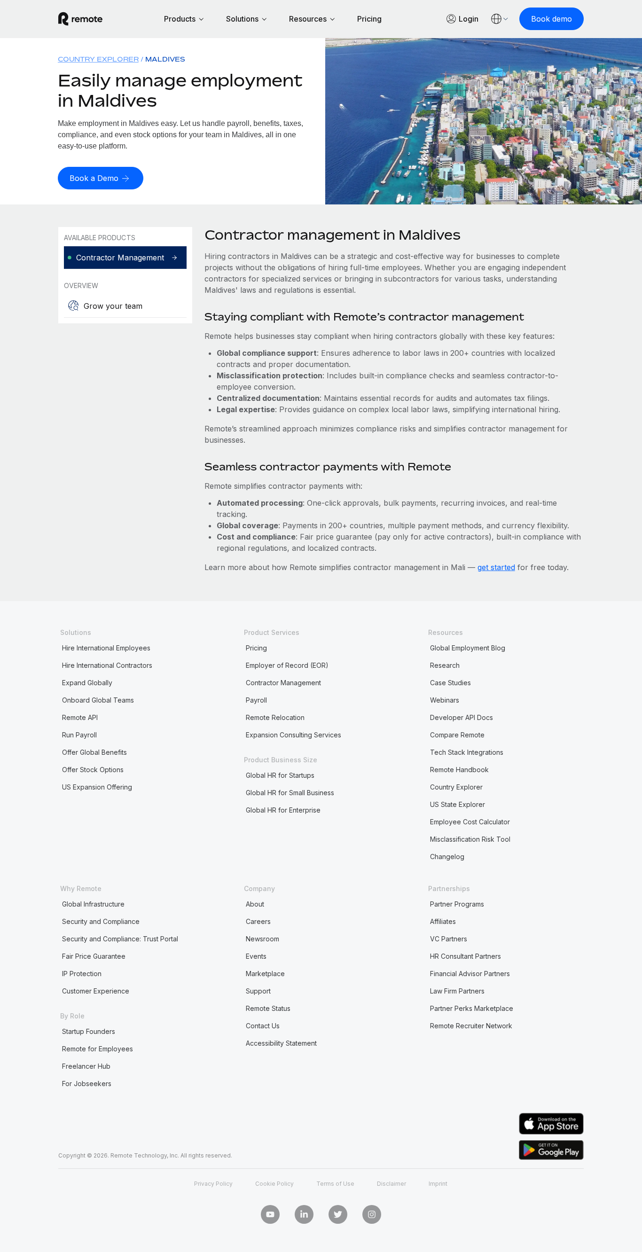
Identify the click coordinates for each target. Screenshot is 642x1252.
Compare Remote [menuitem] (457, 735)
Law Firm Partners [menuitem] (457, 991)
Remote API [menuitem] (80, 717)
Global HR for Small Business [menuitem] (290, 793)
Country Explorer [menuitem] (98, 59)
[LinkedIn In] (304, 1214)
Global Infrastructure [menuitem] (93, 904)
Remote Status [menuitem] (268, 1008)
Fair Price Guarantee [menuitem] (93, 956)
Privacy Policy (213, 1183)
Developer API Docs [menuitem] (461, 717)
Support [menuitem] (258, 991)
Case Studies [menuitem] (450, 683)
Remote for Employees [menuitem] (97, 1049)
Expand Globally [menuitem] (87, 683)
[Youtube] (270, 1214)
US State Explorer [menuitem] (457, 804)
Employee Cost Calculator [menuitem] (470, 822)
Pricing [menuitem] (256, 648)
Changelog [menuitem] (447, 857)
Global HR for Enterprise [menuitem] (283, 810)
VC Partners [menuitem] (448, 939)
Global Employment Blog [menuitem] (467, 648)
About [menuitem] (255, 904)
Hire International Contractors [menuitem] (107, 665)
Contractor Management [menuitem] (283, 683)
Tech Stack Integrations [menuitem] (466, 752)
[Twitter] (338, 1214)
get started (496, 567)
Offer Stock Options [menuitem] (93, 770)
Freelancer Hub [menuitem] (86, 1066)
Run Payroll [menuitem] (79, 735)
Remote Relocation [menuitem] (275, 717)
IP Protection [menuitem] (82, 974)
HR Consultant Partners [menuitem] (465, 956)
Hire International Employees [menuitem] (106, 648)
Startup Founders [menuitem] (88, 1031)
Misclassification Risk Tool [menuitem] (470, 839)
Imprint (438, 1183)
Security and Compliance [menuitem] (101, 921)
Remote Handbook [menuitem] (459, 770)
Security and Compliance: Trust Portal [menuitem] (120, 939)
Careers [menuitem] (258, 921)
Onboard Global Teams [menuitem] (98, 700)
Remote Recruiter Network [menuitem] (471, 1026)
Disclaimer (391, 1183)
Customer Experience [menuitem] (95, 991)
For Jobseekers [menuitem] (86, 1084)
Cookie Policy (274, 1183)
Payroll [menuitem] (256, 700)
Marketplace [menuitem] (265, 974)
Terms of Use (335, 1183)
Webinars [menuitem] (444, 700)
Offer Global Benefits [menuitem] (94, 752)
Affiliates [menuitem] (443, 921)
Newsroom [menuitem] (262, 939)
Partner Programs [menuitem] (457, 904)
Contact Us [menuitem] (263, 1026)
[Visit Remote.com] (80, 19)
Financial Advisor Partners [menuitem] (470, 974)
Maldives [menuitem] (165, 59)
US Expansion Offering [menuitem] (97, 787)
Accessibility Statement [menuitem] (281, 1043)
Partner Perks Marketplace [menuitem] (471, 1008)
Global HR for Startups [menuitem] (280, 775)
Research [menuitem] (445, 665)
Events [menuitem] (256, 956)
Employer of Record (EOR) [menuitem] (287, 665)
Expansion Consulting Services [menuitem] (293, 735)
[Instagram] (371, 1214)
